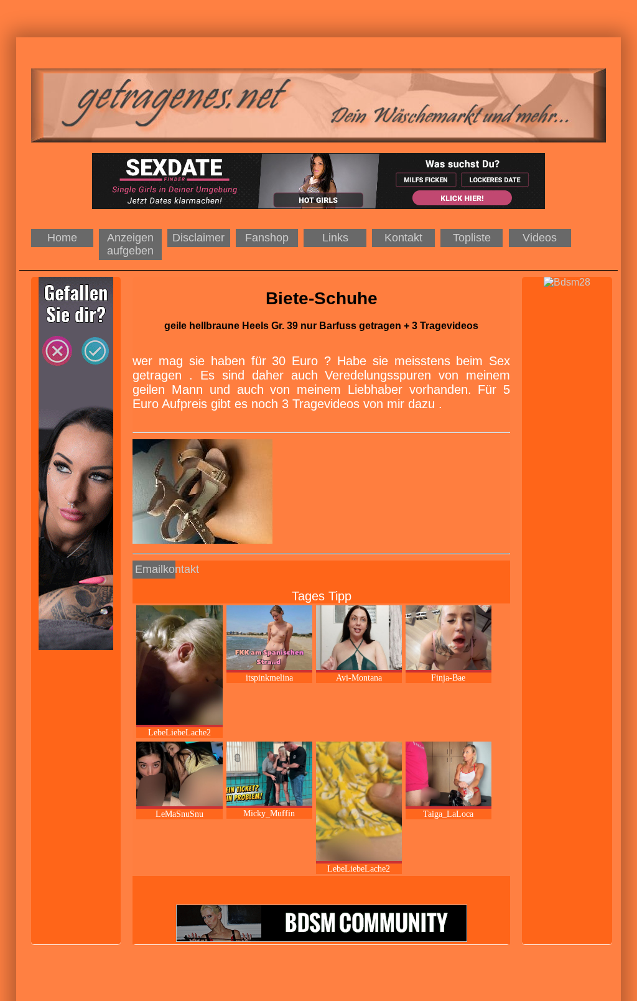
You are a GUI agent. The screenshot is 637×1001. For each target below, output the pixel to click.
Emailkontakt (155, 569)
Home (62, 237)
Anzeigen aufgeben (130, 244)
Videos (540, 237)
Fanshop (267, 237)
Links (335, 237)
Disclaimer (198, 237)
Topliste (472, 237)
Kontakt (403, 237)
